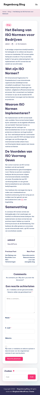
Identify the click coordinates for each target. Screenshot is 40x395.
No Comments (22, 44)
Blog (8, 25)
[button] (12, 244)
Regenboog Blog (14, 4)
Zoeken (8, 371)
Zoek (31, 377)
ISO (22, 199)
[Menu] (36, 4)
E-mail (8, 328)
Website (8, 338)
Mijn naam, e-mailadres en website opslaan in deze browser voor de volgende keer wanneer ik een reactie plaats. (20, 351)
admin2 (11, 240)
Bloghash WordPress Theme (23, 391)
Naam (8, 318)
